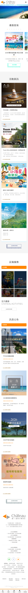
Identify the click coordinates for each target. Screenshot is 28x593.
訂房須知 (14, 565)
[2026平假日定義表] (14, 424)
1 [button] (8, 29)
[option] (14, 47)
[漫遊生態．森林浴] (14, 215)
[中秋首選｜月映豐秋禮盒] (14, 95)
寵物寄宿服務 (7, 482)
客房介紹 (17, 578)
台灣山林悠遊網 (10, 566)
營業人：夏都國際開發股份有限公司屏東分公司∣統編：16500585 (13, 573)
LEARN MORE (7, 119)
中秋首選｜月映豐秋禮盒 (10, 110)
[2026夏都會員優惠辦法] (14, 383)
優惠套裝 (4, 578)
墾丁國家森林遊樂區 (20, 566)
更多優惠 (14, 64)
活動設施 (17, 580)
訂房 (20, 591)
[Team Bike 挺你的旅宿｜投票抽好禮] (14, 135)
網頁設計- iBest (14, 587)
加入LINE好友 (7, 565)
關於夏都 (11, 578)
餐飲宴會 (24, 578)
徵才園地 (4, 566)
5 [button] (17, 29)
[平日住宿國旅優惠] (14, 341)
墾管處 (22, 570)
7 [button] (21, 29)
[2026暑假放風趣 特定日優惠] (14, 41)
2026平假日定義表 (8, 440)
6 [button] (19, 29)
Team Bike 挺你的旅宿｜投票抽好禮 (14, 150)
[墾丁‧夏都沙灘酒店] (14, 518)
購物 (14, 591)
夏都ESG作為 (20, 563)
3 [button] (12, 29)
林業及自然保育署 (6, 570)
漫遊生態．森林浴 (8, 230)
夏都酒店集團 (12, 563)
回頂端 (25, 591)
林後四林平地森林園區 (18, 568)
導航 (3, 591)
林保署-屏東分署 (15, 570)
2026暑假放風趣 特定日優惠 (14, 54)
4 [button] (15, 29)
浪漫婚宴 (11, 580)
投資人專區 (20, 565)
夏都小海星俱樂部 (8, 190)
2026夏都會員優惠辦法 (10, 398)
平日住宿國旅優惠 (8, 356)
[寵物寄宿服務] (14, 466)
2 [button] (10, 29)
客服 (8, 591)
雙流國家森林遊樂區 (7, 568)
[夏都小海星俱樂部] (14, 175)
